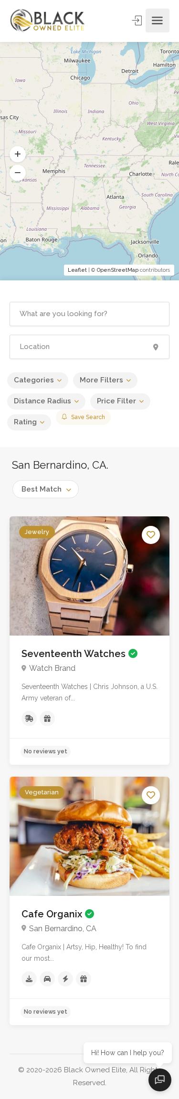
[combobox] (45, 489)
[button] (18, 154)
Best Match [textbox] (41, 489)
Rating (25, 422)
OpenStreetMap (117, 270)
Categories (34, 380)
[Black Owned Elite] (48, 20)
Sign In (138, 20)
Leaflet (77, 270)
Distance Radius (42, 401)
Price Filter (116, 401)
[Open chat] (159, 1079)
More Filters (101, 380)
